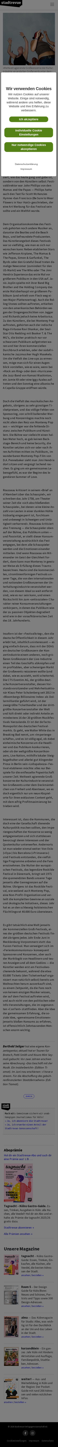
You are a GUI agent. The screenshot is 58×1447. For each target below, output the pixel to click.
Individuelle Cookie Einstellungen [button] (28, 132)
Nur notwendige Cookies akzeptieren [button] (29, 147)
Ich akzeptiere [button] (28, 119)
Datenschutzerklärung (26, 164)
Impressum (26, 169)
